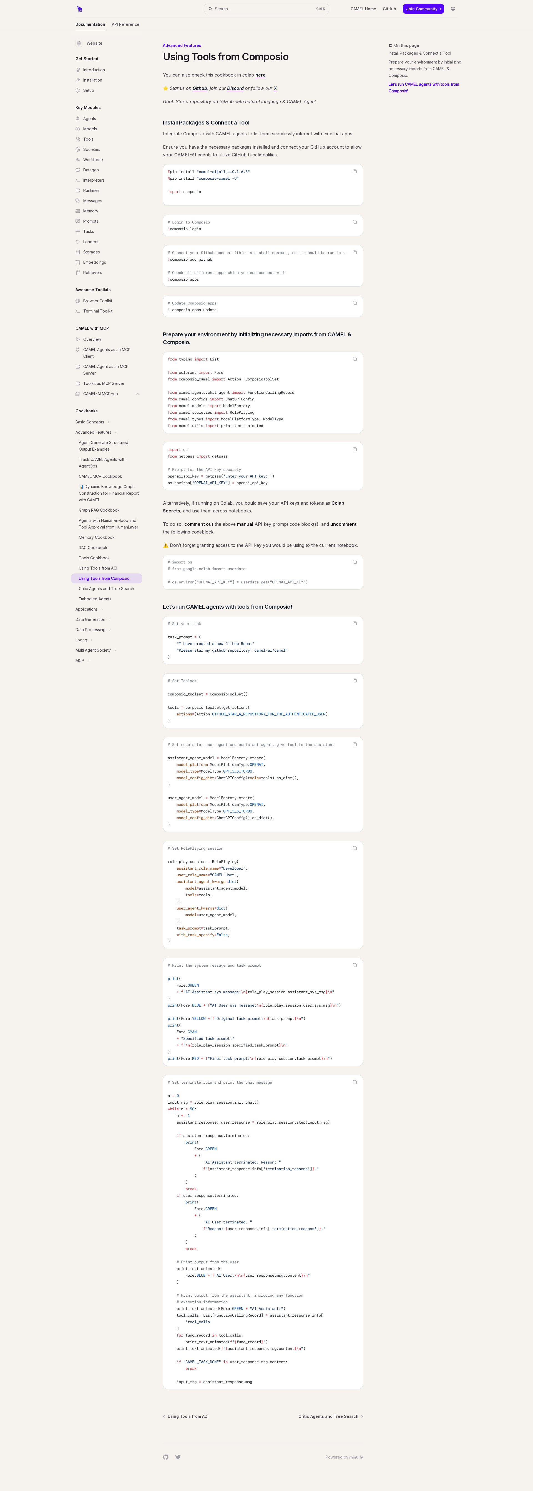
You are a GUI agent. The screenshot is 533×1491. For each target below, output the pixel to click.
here (260, 75)
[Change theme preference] (453, 8)
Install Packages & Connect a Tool (420, 53)
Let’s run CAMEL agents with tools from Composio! (424, 87)
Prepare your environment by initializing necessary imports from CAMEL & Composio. (425, 69)
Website (94, 43)
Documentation (90, 24)
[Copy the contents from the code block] (354, 171)
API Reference (125, 24)
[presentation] (263, 265)
